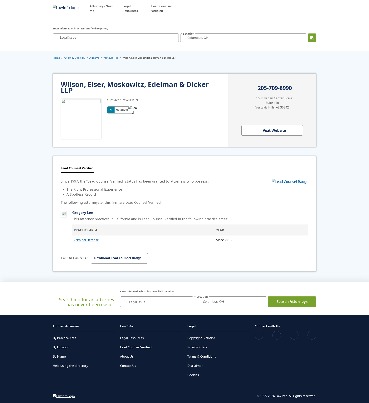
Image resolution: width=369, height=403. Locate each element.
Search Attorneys (292, 301)
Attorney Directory (74, 57)
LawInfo (126, 326)
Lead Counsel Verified (161, 8)
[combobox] (116, 37)
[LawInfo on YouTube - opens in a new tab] (294, 335)
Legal (191, 326)
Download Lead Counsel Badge (117, 258)
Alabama (94, 57)
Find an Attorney (66, 326)
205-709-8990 (275, 88)
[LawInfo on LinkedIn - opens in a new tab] (312, 335)
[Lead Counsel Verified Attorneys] (290, 192)
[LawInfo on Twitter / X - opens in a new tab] (276, 335)
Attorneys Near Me (104, 8)
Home (56, 57)
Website (274, 130)
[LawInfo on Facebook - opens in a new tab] (259, 335)
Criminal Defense (86, 240)
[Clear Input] (175, 37)
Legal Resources (130, 8)
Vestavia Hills (110, 57)
